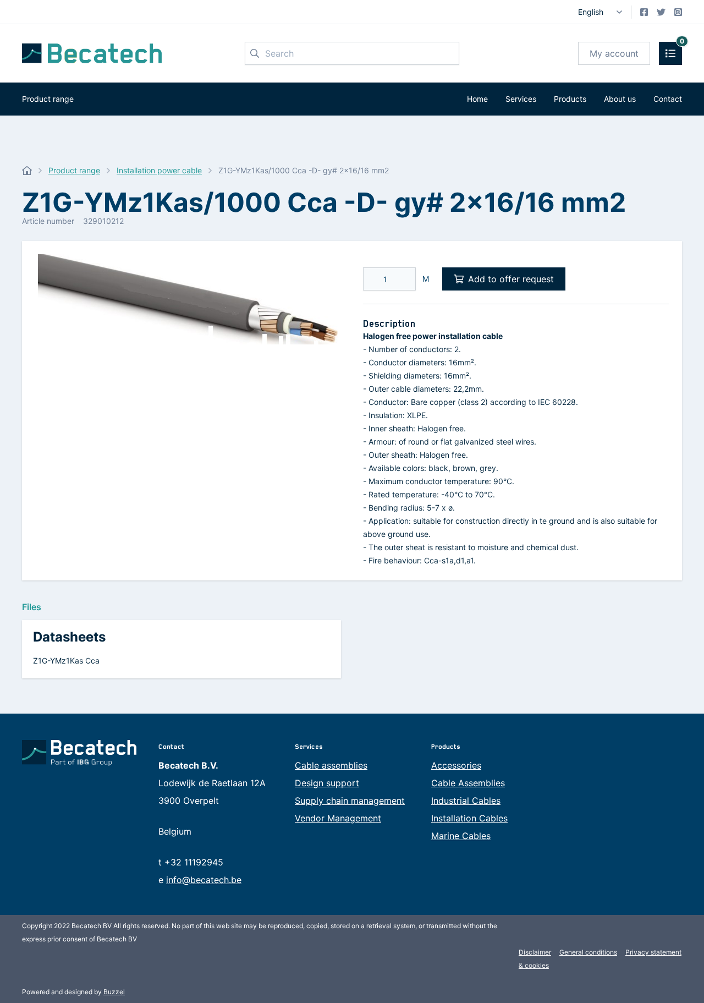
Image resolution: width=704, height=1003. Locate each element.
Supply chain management (350, 800)
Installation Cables (469, 818)
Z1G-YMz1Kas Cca (66, 660)
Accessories (456, 765)
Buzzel (114, 992)
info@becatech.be (203, 879)
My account (614, 53)
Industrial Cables (466, 800)
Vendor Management (338, 818)
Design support (327, 782)
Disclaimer (535, 952)
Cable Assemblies (468, 782)
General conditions (588, 952)
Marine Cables (461, 835)
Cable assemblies (331, 765)
